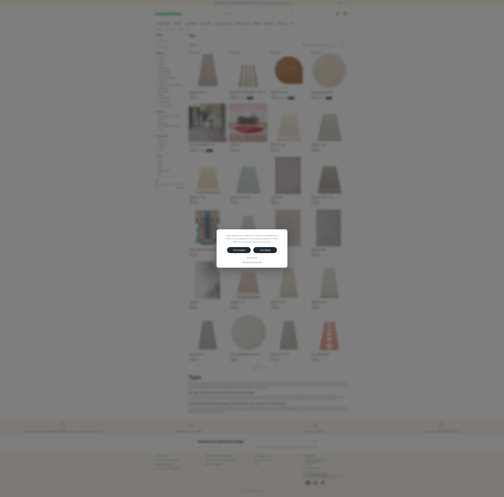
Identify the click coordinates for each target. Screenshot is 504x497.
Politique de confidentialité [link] (252, 262)
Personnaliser (252, 258)
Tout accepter (239, 250)
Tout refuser (265, 250)
